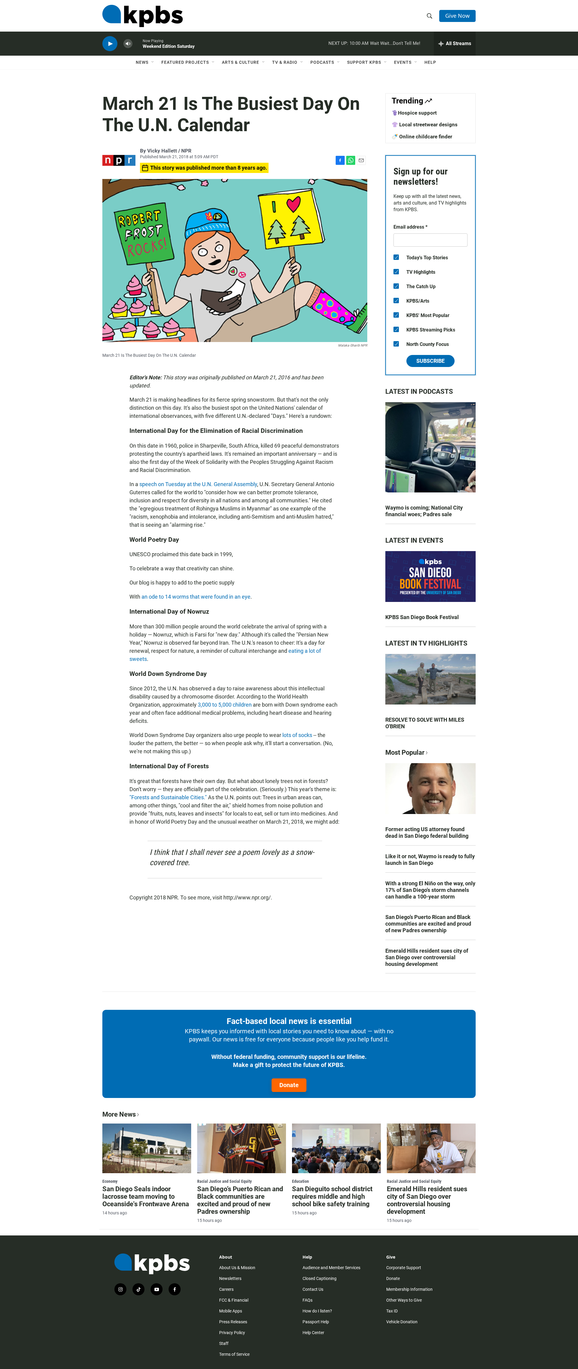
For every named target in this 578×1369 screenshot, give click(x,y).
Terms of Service (234, 1354)
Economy (109, 1181)
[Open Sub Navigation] (153, 62)
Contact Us (313, 1289)
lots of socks (297, 735)
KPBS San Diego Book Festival (422, 617)
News (142, 62)
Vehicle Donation (402, 1321)
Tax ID (392, 1311)
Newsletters (230, 1278)
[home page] (142, 16)
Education (300, 1181)
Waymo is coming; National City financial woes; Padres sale (424, 510)
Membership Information (409, 1289)
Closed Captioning (320, 1278)
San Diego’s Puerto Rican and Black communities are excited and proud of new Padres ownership (428, 923)
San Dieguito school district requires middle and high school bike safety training (332, 1196)
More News (119, 1114)
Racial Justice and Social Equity (224, 1181)
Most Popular (404, 752)
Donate (289, 1085)
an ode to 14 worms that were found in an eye (195, 597)
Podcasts (322, 62)
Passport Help (316, 1321)
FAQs (307, 1300)
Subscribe (430, 361)
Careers (226, 1289)
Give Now (457, 15)
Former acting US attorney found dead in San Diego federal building (426, 832)
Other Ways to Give (404, 1300)
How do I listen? (317, 1311)
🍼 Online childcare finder (422, 137)
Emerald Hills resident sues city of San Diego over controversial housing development (426, 957)
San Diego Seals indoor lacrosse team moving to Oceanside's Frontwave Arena (145, 1196)
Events (403, 62)
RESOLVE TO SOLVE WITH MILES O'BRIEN (424, 723)
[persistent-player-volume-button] (128, 44)
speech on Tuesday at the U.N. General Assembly (198, 484)
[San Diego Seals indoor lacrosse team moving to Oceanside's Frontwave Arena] (146, 1148)
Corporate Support (403, 1267)
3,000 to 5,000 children (225, 704)
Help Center (313, 1332)
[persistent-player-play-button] (110, 43)
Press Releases (233, 1321)
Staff (223, 1343)
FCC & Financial (233, 1300)
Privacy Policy (232, 1332)
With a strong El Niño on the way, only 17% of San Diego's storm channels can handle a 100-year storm (430, 890)
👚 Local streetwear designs (425, 125)
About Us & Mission (237, 1267)
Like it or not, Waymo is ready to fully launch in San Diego (430, 859)
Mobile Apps (230, 1311)
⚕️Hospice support (414, 113)
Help (430, 62)
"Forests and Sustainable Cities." (168, 797)
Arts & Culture (240, 62)
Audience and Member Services (331, 1267)
